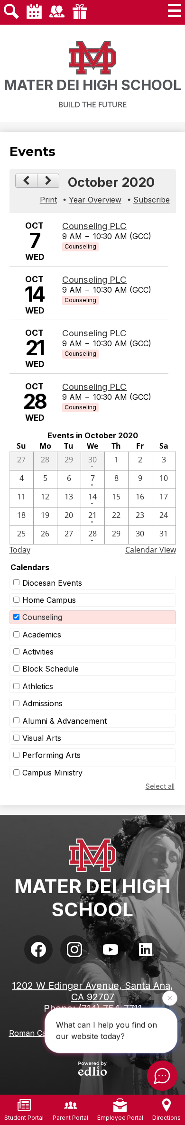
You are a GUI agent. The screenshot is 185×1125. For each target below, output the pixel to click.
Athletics (37, 686)
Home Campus (49, 600)
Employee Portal (120, 1117)
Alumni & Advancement (64, 721)
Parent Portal (70, 1117)
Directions (166, 1117)
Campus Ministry (52, 772)
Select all (160, 786)
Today (19, 549)
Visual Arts (41, 738)
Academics (41, 634)
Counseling (42, 617)
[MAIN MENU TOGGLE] (174, 10)
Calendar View (150, 549)
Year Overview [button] (95, 199)
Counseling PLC (94, 226)
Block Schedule (50, 668)
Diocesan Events (52, 583)
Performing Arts (51, 755)
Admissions (42, 703)
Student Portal (24, 1117)
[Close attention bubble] (169, 997)
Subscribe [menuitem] (151, 199)
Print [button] (48, 199)
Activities (38, 651)
